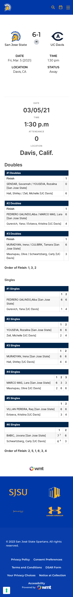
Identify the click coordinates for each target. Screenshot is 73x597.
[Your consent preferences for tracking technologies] (6, 590)
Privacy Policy (20, 559)
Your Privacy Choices (21, 575)
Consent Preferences (48, 559)
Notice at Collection (52, 575)
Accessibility (36, 583)
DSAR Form (53, 567)
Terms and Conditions (27, 567)
